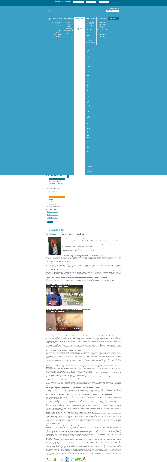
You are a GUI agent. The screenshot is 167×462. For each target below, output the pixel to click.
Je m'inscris (116, 2)
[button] (164, 459)
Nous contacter (113, 8)
